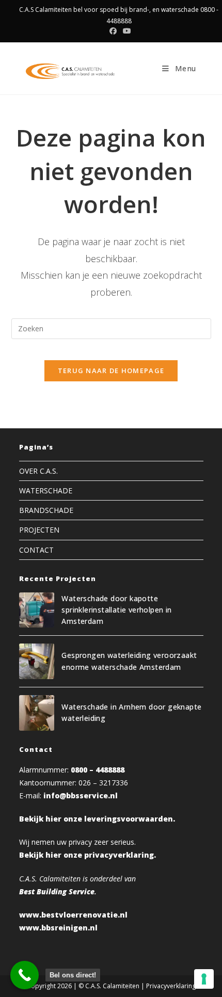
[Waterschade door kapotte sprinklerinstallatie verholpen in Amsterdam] (37, 610)
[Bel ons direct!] (24, 975)
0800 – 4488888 (97, 770)
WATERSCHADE (45, 490)
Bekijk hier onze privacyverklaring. (87, 855)
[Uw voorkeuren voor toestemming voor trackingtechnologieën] (204, 979)
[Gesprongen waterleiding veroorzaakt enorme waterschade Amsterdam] (37, 661)
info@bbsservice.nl (80, 795)
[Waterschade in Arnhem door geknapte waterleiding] (37, 713)
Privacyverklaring (171, 986)
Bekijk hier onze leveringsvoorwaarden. (97, 819)
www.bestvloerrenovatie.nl (73, 915)
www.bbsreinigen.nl (58, 927)
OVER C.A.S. (38, 471)
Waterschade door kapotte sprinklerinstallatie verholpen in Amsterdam (116, 609)
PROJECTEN (39, 530)
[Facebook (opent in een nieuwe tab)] (113, 31)
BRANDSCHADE (46, 510)
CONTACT (36, 550)
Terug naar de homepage (111, 370)
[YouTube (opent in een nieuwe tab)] (125, 31)
